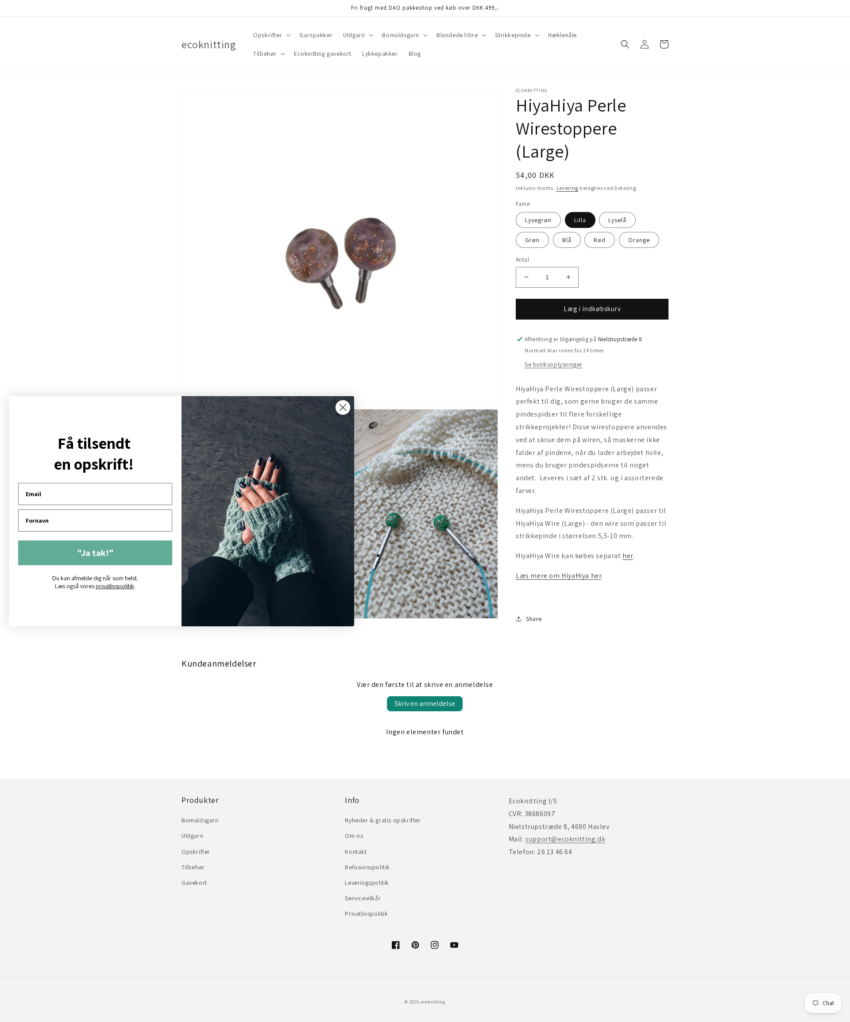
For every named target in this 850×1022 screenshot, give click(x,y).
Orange (639, 240)
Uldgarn (192, 836)
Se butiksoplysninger (554, 364)
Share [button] (534, 619)
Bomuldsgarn (200, 820)
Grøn (532, 240)
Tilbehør (193, 867)
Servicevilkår (363, 898)
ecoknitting (433, 1002)
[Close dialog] (343, 407)
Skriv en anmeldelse (424, 703)
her (627, 555)
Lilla (580, 220)
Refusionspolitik (367, 867)
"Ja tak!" (95, 553)
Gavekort (194, 883)
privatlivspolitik (115, 586)
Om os (354, 836)
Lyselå (617, 220)
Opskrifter (196, 852)
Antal (522, 259)
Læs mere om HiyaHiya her (558, 575)
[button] (271, 35)
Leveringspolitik (367, 883)
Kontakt (356, 852)
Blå (567, 240)
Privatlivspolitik (366, 914)
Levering (567, 188)
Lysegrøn (538, 220)
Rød (600, 240)
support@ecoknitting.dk (565, 839)
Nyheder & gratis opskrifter (383, 820)
